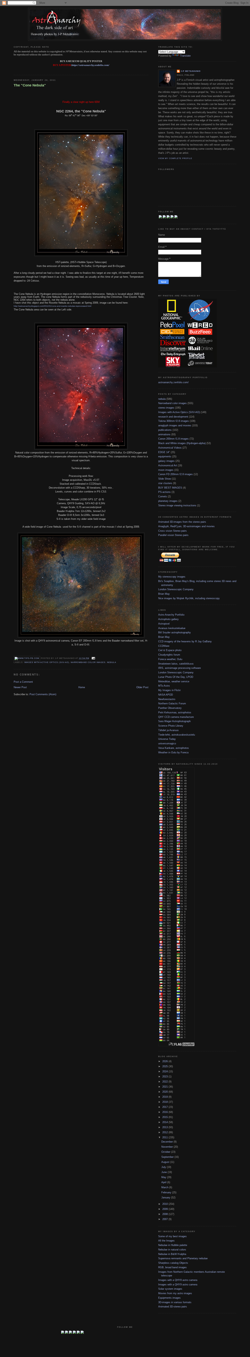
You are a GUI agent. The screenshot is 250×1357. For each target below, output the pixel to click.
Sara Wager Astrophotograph (174, 721)
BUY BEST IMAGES (170, 487)
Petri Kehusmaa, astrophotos (174, 712)
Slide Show (164, 478)
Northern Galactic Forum (172, 703)
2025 (165, 1066)
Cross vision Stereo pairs (172, 530)
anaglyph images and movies (174, 425)
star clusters (165, 483)
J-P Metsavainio (191, 71)
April (164, 1182)
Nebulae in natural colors (172, 1249)
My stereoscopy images (171, 576)
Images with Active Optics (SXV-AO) (46, 662)
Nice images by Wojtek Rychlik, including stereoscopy (189, 598)
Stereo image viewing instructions (177, 505)
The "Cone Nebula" (30, 85)
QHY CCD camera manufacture (176, 716)
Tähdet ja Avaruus (168, 730)
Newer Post (20, 687)
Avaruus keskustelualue (171, 628)
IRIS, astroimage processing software (179, 668)
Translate (185, 55)
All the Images (166, 1240)
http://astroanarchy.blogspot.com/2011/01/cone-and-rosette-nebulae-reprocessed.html (52, 306)
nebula (111, 662)
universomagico (167, 743)
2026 (165, 1061)
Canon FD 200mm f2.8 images (175, 474)
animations (164, 434)
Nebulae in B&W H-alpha (172, 1254)
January (166, 1197)
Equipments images (169, 1297)
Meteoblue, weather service (173, 681)
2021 (165, 1086)
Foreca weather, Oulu (170, 659)
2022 (165, 1081)
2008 (165, 1214)
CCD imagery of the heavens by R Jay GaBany (185, 641)
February (166, 1192)
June (164, 1172)
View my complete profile (175, 158)
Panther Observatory (170, 707)
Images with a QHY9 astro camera (177, 1284)
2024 (165, 1071)
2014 (165, 1122)
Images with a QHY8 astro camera (177, 1280)
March (165, 1187)
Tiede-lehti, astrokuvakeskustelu (176, 734)
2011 (165, 1137)
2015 (165, 1117)
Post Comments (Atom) (42, 694)
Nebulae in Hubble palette (172, 1245)
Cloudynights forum (169, 654)
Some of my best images (172, 1236)
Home (81, 687)
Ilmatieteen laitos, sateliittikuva (175, 663)
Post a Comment (23, 681)
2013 (165, 1127)
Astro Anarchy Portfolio (171, 614)
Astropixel (164, 623)
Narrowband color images (88, 662)
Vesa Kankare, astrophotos (173, 747)
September (167, 1156)
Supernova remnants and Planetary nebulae (183, 1258)
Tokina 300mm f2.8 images (173, 420)
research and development (173, 416)
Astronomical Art (167, 465)
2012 (165, 1132)
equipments (164, 456)
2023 (165, 1076)
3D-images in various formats (174, 1302)
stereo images (166, 407)
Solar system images (170, 1288)
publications (165, 429)
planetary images (168, 500)
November (167, 1146)
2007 (165, 1219)
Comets (162, 496)
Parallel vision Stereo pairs (173, 535)
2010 (165, 1203)
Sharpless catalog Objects (173, 1262)
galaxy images (166, 460)
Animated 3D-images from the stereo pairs (182, 521)
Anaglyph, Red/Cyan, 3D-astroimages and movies (186, 526)
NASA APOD (165, 694)
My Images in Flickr (169, 690)
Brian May (164, 593)
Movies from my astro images (175, 1293)
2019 (165, 1096)
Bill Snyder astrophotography (174, 632)
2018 (165, 1101)
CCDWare (163, 645)
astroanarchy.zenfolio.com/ (173, 382)
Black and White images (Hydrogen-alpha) (182, 443)
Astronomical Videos (170, 447)
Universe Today (167, 739)
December (167, 1141)
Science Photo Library (170, 725)
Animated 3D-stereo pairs (172, 1306)
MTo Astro (164, 685)
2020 (165, 1091)
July (164, 1167)
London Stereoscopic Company (176, 589)
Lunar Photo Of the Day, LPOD (175, 676)
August (165, 1162)
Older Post (142, 687)
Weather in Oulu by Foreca (173, 752)
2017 (165, 1107)
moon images (165, 469)
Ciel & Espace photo (169, 650)
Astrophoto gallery (168, 619)
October (166, 1151)
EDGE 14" (164, 452)
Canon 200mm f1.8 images (173, 438)
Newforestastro (166, 699)
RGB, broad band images (172, 1267)
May (164, 1177)
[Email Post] (93, 658)
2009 (165, 1209)
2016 (165, 1112)
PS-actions (164, 492)
